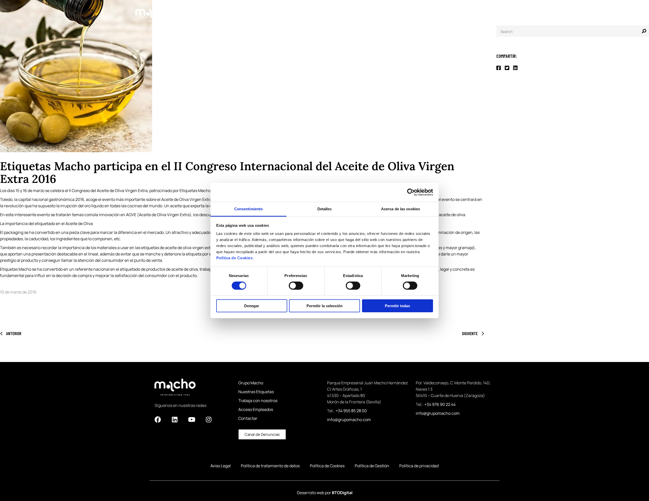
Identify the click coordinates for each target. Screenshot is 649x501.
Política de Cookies (234, 257)
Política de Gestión (372, 466)
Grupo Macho (388, 11)
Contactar (247, 418)
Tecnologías (319, 11)
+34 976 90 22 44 (440, 404)
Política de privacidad (419, 466)
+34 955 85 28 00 (351, 410)
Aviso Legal (220, 466)
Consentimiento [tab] (248, 208)
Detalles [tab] (324, 208)
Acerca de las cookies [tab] (400, 208)
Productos (283, 11)
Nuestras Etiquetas (256, 391)
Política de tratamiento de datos (270, 466)
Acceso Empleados (255, 409)
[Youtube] (191, 419)
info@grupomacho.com (349, 419)
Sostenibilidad (426, 11)
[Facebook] (157, 419)
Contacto (480, 11)
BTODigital (342, 492)
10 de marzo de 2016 (18, 292)
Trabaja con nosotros (257, 400)
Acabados (353, 11)
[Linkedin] (174, 419)
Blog (456, 11)
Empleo (506, 11)
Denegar (251, 306)
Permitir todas (397, 306)
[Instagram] (208, 419)
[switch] (296, 286)
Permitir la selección (324, 306)
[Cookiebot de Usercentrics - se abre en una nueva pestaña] (411, 192)
